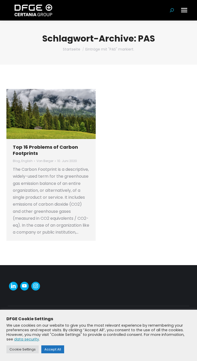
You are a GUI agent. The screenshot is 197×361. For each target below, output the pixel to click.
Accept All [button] (52, 349)
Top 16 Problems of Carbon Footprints (45, 150)
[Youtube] (24, 286)
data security (26, 339)
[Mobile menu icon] (184, 10)
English (27, 161)
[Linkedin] (13, 286)
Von (44, 161)
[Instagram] (35, 286)
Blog (16, 161)
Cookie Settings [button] (22, 349)
